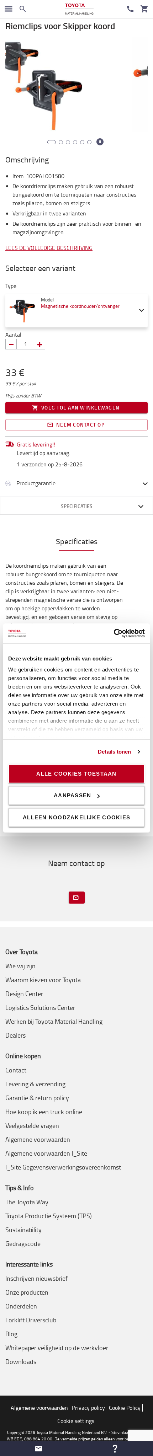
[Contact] (130, 9)
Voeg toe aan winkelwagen (80, 407)
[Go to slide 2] (58, 142)
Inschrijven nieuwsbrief (36, 1278)
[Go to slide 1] (49, 142)
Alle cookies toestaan (76, 773)
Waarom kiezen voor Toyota (43, 979)
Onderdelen (21, 1306)
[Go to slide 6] (89, 142)
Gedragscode (23, 1243)
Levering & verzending (35, 1084)
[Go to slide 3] (68, 142)
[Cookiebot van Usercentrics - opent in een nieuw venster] (114, 633)
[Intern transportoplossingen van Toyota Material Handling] (79, 9)
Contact (15, 1070)
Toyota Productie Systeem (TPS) (48, 1215)
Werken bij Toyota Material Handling (53, 1021)
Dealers (15, 1035)
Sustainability (23, 1229)
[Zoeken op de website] (23, 9)
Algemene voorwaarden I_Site (46, 1153)
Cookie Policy (125, 1408)
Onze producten (26, 1292)
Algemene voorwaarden (37, 1139)
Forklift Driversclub (30, 1320)
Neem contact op (80, 424)
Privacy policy (88, 1408)
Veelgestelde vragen (32, 1125)
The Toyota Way (26, 1202)
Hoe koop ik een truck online (43, 1111)
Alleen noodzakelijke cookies (76, 817)
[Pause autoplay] (100, 142)
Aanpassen (72, 795)
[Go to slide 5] (82, 142)
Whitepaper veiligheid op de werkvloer (56, 1347)
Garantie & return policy (37, 1097)
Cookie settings (75, 1421)
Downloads (20, 1361)
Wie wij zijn (20, 966)
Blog (11, 1333)
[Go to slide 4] (75, 142)
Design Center (24, 993)
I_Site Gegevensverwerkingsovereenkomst (63, 1167)
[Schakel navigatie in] (8, 9)
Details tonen (114, 752)
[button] (38, 1448)
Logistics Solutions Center (40, 1007)
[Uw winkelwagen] (144, 9)
